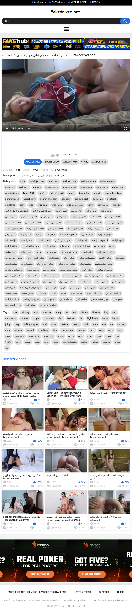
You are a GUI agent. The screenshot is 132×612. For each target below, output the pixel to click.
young (8, 342)
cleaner (24, 318)
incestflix (84, 193)
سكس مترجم (32, 275)
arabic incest (69, 187)
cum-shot (49, 318)
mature (64, 324)
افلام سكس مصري (75, 228)
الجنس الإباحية (27, 240)
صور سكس (10, 287)
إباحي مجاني (91, 211)
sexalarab (10, 205)
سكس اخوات (54, 258)
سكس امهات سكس (104, 264)
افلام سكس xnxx (112, 216)
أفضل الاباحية (61, 211)
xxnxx (108, 336)
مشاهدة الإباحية (12, 299)
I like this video (53, 155)
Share (84, 162)
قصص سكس (11, 293)
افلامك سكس (112, 228)
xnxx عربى (49, 336)
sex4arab (111, 199)
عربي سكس (75, 287)
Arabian (37, 187)
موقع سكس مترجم (48, 305)
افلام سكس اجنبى (13, 222)
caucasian (10, 318)
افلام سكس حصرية (53, 222)
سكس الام (120, 258)
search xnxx (30, 199)
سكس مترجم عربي (114, 275)
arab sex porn (70, 181)
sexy (22, 205)
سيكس (95, 342)
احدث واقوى (62, 216)
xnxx (31, 205)
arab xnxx (24, 187)
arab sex (46, 312)
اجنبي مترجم (46, 216)
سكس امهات (85, 264)
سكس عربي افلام (104, 270)
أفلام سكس (76, 211)
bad (74, 312)
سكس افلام (69, 258)
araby (58, 312)
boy (106, 312)
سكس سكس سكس (68, 270)
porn (7, 330)
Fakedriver (62, 606)
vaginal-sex (67, 330)
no (111, 324)
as (67, 312)
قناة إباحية (41, 293)
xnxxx (91, 205)
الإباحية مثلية (10, 240)
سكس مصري (49, 281)
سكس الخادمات (70, 342)
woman (81, 330)
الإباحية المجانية (104, 234)
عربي (63, 287)
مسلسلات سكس (93, 293)
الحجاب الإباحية (44, 240)
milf (86, 324)
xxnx (99, 336)
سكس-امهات (85, 281)
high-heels (92, 318)
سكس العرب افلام (45, 264)
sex (15, 312)
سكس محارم (11, 281)
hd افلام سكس (57, 193)
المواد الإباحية (118, 240)
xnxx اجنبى (19, 336)
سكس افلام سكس (87, 258)
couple (35, 318)
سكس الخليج (11, 264)
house (115, 318)
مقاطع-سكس (66, 299)
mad (44, 324)
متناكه (117, 342)
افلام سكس (96, 216)
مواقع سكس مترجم (99, 299)
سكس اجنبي (87, 252)
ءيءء (37, 342)
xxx (117, 336)
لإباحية (53, 293)
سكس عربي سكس (13, 275)
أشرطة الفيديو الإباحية (41, 211)
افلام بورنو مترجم (79, 216)
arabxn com (118, 187)
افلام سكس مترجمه (35, 228)
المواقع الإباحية (11, 246)
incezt (97, 193)
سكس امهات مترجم (14, 270)
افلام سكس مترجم (114, 222)
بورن (46, 342)
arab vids (10, 187)
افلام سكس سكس (74, 222)
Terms (120, 592)
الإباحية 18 (50, 234)
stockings (43, 330)
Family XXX (29, 193)
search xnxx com (48, 199)
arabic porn (86, 187)
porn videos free (113, 193)
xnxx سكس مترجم (75, 205)
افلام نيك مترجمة (95, 228)
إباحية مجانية (106, 211)
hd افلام (42, 193)
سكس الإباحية (105, 258)
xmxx (92, 330)
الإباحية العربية (87, 234)
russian (18, 330)
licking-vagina (31, 324)
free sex (71, 318)
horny (105, 318)
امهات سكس (49, 246)
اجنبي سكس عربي (29, 216)
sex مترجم (98, 199)
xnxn (119, 330)
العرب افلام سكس (63, 240)
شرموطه (106, 342)
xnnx (101, 330)
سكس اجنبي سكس (105, 252)
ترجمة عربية (99, 246)
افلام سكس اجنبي (33, 222)
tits (55, 330)
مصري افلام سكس (31, 299)
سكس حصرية (33, 270)
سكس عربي (86, 270)
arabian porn (51, 187)
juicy (7, 324)
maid (53, 324)
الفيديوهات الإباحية (100, 240)
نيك (6, 348)
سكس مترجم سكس (72, 275)
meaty (76, 324)
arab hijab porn (37, 181)
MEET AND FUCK (78, 2)
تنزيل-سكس (25, 252)
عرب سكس (51, 287)
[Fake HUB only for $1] (66, 44)
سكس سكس (49, 270)
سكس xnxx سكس (69, 252)
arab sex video (88, 181)
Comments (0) (99, 162)
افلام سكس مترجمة (13, 228)
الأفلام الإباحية (25, 234)
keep (17, 324)
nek (104, 324)
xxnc (89, 336)
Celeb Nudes (40, 2)
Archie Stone (12, 193)
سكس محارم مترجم (30, 281)
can (114, 312)
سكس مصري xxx (67, 281)
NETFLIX (96, 2)
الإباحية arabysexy (68, 234)
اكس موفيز (10, 234)
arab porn (53, 181)
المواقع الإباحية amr (31, 246)
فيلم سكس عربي (107, 287)
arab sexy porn (107, 181)
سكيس (84, 342)
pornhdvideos (12, 199)
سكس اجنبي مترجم (13, 258)
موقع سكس (30, 305)
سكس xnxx (51, 252)
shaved (30, 330)
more (95, 324)
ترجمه (111, 246)
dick (60, 318)
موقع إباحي (117, 299)
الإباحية (39, 234)
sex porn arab (82, 199)
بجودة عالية (64, 246)
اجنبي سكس (10, 216)
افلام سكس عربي (94, 222)
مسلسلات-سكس (113, 293)
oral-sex (121, 324)
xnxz (80, 336)
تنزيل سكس (10, 252)
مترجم (63, 293)
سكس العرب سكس (66, 264)
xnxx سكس (57, 205)
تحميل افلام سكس (82, 246)
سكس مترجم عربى (93, 275)
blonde (84, 312)
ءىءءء (28, 342)
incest (71, 193)
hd (81, 318)
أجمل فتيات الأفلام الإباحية (16, 211)
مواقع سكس (81, 299)
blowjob (96, 312)
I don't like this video (57, 155)
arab (22, 181)
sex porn (66, 199)
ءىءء (18, 342)
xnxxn (61, 336)
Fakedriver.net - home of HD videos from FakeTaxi (37, 592)
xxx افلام (116, 205)
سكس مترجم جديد (51, 275)
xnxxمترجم (103, 205)
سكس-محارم (118, 281)
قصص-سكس (27, 293)
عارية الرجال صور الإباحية (31, 287)
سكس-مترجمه (101, 281)
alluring (25, 312)
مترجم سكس (76, 293)
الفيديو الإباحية (81, 240)
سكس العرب (27, 264)
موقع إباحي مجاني (13, 305)
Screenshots (70, 162)
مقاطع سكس (49, 299)
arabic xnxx (102, 187)
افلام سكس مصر (55, 228)
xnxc (110, 330)
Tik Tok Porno (58, 2)
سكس (38, 252)
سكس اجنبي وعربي (35, 258)
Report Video (51, 162)
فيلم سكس (90, 287)
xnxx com (42, 205)
